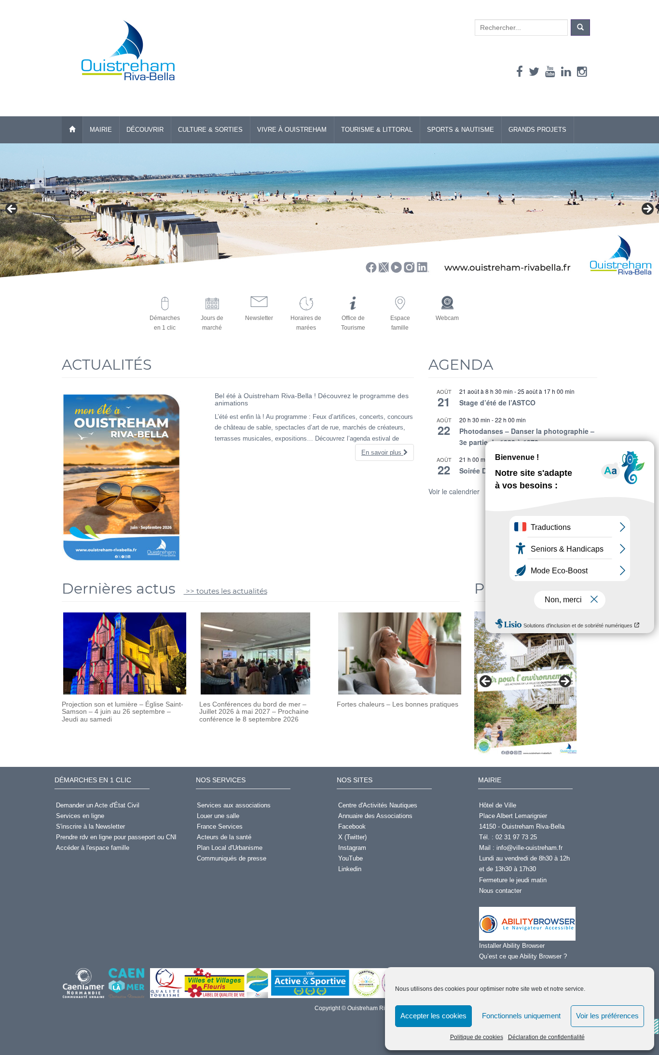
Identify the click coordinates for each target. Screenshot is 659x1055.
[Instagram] (582, 71)
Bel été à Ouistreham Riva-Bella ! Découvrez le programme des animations (312, 399)
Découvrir (145, 129)
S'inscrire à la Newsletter (90, 826)
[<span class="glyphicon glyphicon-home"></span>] (72, 129)
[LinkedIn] (566, 71)
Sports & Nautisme (460, 129)
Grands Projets (537, 129)
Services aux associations (234, 805)
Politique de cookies (476, 1037)
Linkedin (349, 869)
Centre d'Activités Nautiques (377, 805)
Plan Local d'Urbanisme (229, 847)
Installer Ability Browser (512, 945)
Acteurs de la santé (224, 837)
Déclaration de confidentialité (546, 1037)
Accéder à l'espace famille (92, 847)
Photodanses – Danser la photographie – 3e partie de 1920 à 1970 (526, 436)
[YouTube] (550, 71)
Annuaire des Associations (375, 815)
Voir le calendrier (454, 491)
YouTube (350, 858)
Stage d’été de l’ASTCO (497, 402)
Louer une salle (218, 815)
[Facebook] (519, 71)
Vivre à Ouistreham (292, 129)
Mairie (101, 129)
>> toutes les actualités (225, 591)
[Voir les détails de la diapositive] (525, 684)
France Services (220, 826)
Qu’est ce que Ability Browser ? (523, 956)
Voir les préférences (607, 1016)
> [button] (647, 209)
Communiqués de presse (231, 858)
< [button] (12, 209)
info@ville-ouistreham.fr (529, 847)
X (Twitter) (352, 837)
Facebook (352, 826)
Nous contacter (500, 890)
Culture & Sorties (210, 129)
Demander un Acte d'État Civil (97, 805)
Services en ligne (80, 815)
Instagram (352, 847)
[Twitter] (534, 71)
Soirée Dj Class (484, 470)
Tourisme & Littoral (376, 129)
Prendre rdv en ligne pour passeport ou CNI (116, 837)
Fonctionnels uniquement (521, 1016)
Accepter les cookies (433, 1016)
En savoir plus (382, 452)
